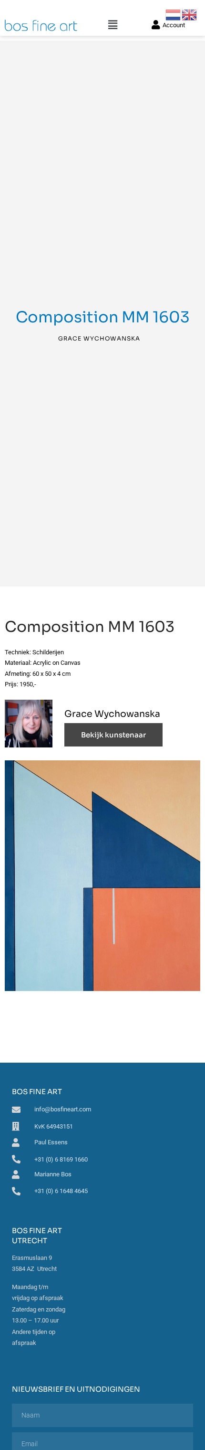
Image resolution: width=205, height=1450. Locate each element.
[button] (113, 25)
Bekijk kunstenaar (113, 734)
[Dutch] (173, 14)
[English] (190, 14)
